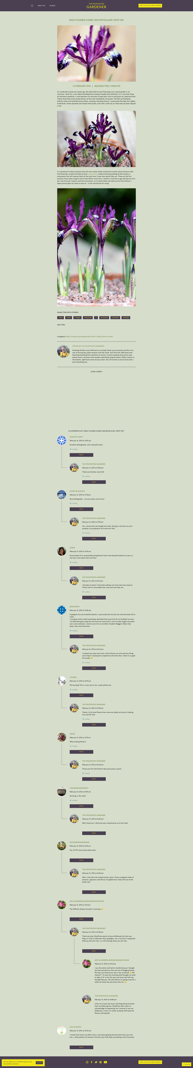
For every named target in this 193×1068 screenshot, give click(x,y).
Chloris (73, 677)
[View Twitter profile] (96, 1062)
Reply (81, 454)
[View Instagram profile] (87, 1062)
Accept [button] (39, 1062)
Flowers (104, 336)
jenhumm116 (74, 607)
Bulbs (68, 336)
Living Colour (93, 174)
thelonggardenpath (79, 788)
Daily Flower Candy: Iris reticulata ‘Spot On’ (96, 20)
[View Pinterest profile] (100, 1062)
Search (52, 5)
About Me (41, 5)
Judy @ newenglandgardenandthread (87, 901)
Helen (72, 734)
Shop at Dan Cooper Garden (150, 5)
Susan (72, 548)
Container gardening (78, 336)
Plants (110, 336)
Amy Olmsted (75, 1027)
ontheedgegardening (79, 842)
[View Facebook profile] (91, 1062)
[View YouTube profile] (105, 1062)
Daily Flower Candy (94, 336)
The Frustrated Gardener (93, 464)
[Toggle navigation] (32, 6)
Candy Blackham (77, 491)
